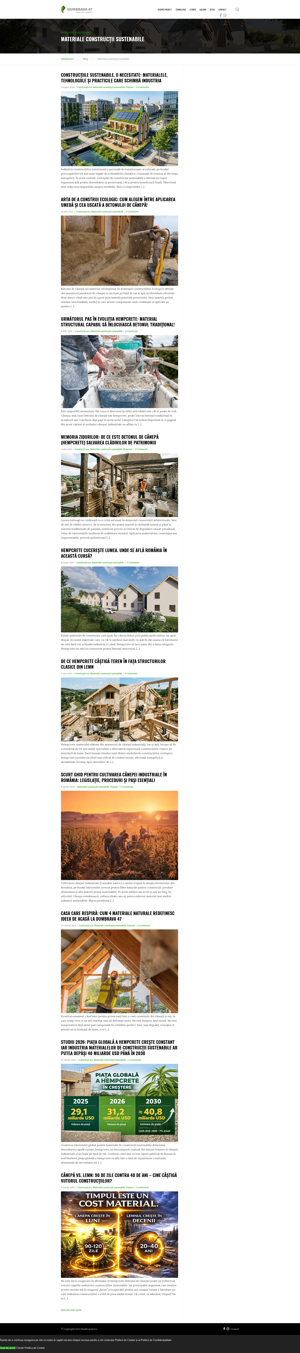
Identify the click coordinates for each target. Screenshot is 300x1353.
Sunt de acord (7, 1348)
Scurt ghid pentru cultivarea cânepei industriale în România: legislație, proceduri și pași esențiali (114, 777)
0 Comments (142, 87)
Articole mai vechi (71, 1310)
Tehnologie (180, 9)
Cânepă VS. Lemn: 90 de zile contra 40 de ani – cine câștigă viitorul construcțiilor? (119, 1178)
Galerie (203, 9)
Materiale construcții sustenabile (109, 87)
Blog (212, 9)
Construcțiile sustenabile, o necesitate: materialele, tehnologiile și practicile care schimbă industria (114, 78)
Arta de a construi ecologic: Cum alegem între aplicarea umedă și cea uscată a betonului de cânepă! (118, 202)
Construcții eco (84, 87)
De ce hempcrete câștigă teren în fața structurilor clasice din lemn (113, 664)
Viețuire (130, 87)
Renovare (127, 449)
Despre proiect (165, 9)
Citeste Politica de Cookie (30, 1348)
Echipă (193, 9)
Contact (222, 9)
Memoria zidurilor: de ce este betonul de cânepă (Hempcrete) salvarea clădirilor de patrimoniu (110, 440)
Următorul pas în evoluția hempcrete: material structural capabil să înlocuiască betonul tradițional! (118, 322)
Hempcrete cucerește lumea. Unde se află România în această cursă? (114, 553)
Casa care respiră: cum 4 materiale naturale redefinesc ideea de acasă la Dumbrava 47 (118, 916)
